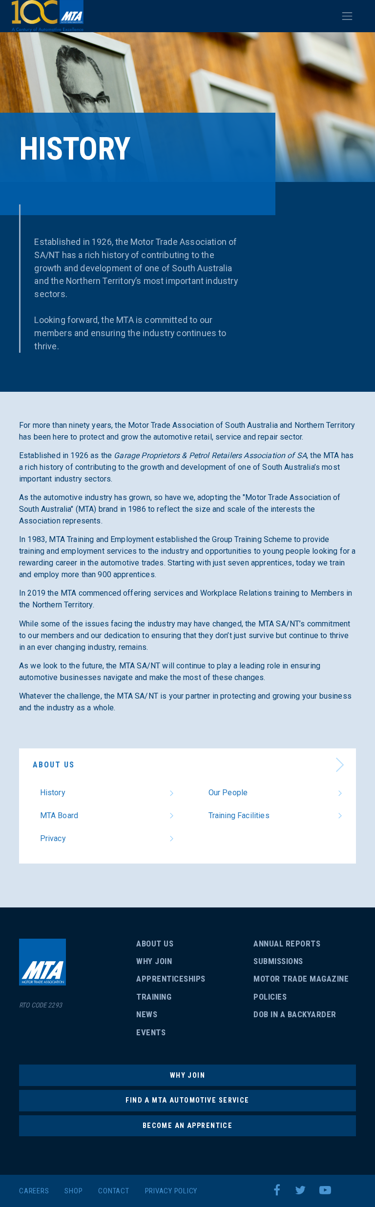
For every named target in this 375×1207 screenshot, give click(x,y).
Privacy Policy (171, 1191)
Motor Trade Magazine (301, 979)
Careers (34, 1191)
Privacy (53, 838)
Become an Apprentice (187, 1125)
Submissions (278, 961)
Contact (113, 1191)
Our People (228, 792)
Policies (270, 997)
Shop (73, 1191)
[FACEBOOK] (280, 1191)
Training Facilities (239, 815)
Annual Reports (286, 943)
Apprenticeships (171, 979)
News (146, 1014)
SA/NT (47, 16)
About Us (54, 764)
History (52, 792)
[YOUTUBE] (327, 1191)
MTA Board (59, 815)
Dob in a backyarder (294, 1014)
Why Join (154, 961)
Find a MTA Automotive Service (187, 1100)
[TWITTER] (302, 1191)
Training (153, 997)
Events (151, 1032)
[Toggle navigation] (347, 16)
